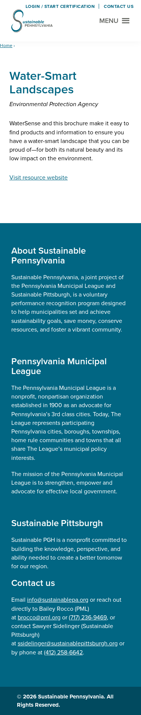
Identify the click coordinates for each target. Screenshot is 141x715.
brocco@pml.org (39, 617)
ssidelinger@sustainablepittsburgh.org (68, 643)
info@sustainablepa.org (57, 599)
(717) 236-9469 (88, 617)
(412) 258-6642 (63, 652)
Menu (108, 21)
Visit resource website (38, 177)
